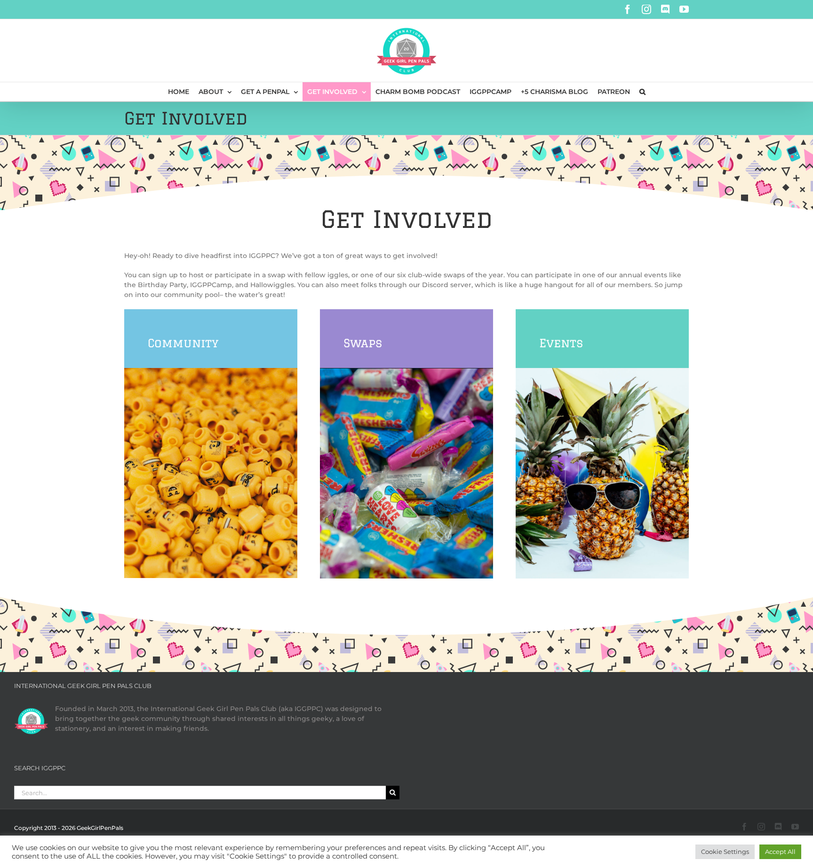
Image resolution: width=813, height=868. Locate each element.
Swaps (362, 342)
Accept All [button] (780, 851)
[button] (642, 91)
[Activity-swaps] (406, 371)
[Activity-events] (602, 371)
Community (183, 342)
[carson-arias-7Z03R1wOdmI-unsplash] (210, 371)
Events (561, 342)
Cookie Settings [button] (725, 851)
